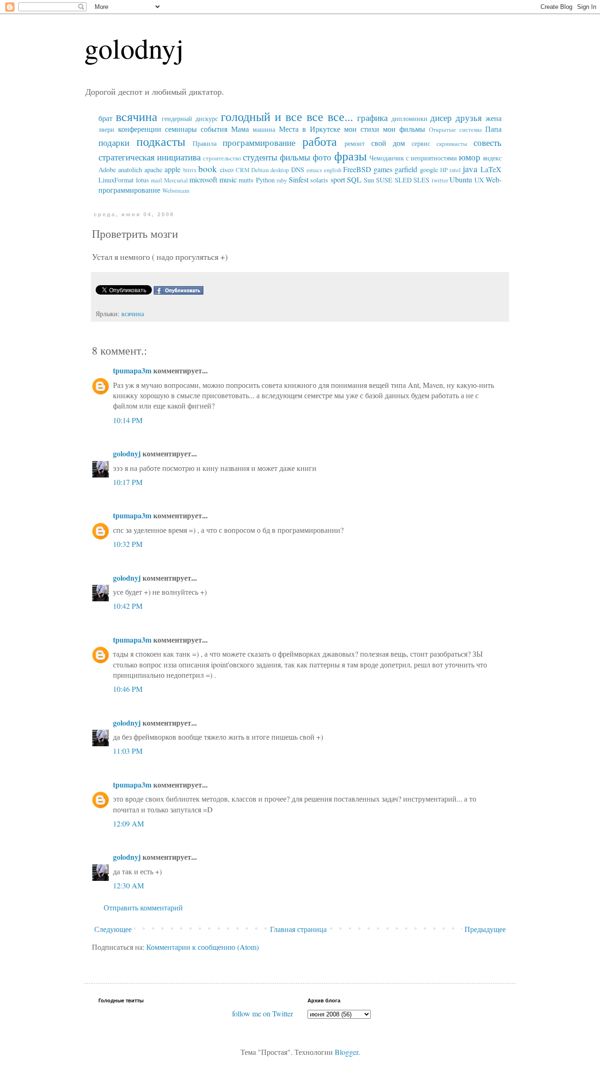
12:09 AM (128, 823)
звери (106, 129)
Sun (369, 179)
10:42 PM (127, 606)
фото (322, 157)
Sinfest (298, 179)
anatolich (130, 169)
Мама (240, 129)
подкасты (160, 141)
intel (455, 170)
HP (444, 170)
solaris (319, 179)
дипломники (409, 118)
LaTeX (491, 169)
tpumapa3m (132, 370)
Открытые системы (455, 129)
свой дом (388, 143)
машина (264, 129)
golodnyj (134, 48)
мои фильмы (404, 129)
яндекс (492, 157)
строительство (222, 158)
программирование (259, 142)
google (429, 169)
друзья (469, 117)
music (228, 179)
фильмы (295, 157)
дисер (441, 117)
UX (479, 179)
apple (172, 169)
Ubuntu (461, 179)
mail (156, 180)
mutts (246, 179)
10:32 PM (127, 544)
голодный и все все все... (286, 116)
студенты (260, 157)
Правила (205, 143)
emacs (314, 170)
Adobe (107, 169)
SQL (354, 179)
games (383, 169)
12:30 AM (128, 885)
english (332, 170)
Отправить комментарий (143, 907)
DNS (297, 169)
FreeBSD (357, 169)
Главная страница (298, 929)
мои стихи (361, 129)
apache (153, 169)
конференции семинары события (172, 129)
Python (265, 179)
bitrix (189, 170)
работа (319, 141)
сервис (421, 143)
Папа (493, 129)
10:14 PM (127, 420)
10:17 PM (127, 482)
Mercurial (176, 180)
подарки (113, 142)
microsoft (203, 179)
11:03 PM (127, 751)
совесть (487, 142)
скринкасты (451, 143)
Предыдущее (485, 929)
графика (372, 117)
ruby (282, 180)
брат (105, 118)
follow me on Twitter (262, 1013)
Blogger (346, 1052)
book (207, 168)
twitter (440, 180)
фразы (350, 156)
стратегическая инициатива (149, 157)
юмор (469, 157)
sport (337, 179)
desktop (279, 170)
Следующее (113, 929)
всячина (137, 116)
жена (494, 118)
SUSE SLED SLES (402, 179)
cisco (226, 169)
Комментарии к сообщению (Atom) (202, 947)
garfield (406, 169)
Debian (260, 170)
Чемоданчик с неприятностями (413, 157)
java (470, 168)
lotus (142, 179)
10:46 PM (127, 689)
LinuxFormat (116, 179)
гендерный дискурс (190, 118)
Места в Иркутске (309, 129)
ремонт (355, 143)
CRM (242, 170)
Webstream (175, 190)
